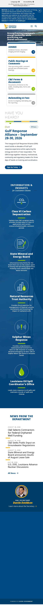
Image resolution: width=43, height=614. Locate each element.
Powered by (21, 601)
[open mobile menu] (31, 26)
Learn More (11, 156)
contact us (19, 552)
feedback (18, 556)
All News (12, 473)
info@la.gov (21, 20)
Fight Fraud (26, 578)
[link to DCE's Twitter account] (27, 561)
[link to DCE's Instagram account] (23, 561)
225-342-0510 (22, 535)
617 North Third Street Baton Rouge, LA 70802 (21, 532)
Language (14, 1)
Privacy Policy (27, 581)
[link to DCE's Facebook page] (16, 561)
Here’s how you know (20, 5)
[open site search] (36, 26)
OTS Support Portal (29, 575)
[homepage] (10, 26)
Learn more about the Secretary (21, 506)
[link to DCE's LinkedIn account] (19, 561)
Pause (34, 127)
